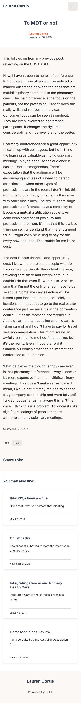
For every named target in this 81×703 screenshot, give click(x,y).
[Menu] (73, 6)
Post (17, 442)
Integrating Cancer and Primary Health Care (36, 585)
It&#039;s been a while (29, 498)
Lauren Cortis (16, 6)
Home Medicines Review (30, 632)
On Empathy (20, 538)
